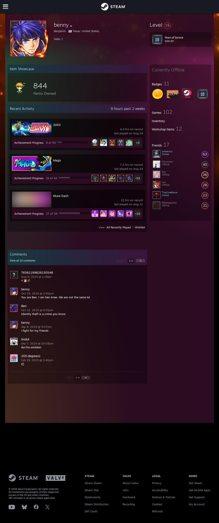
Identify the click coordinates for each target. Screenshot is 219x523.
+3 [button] (137, 142)
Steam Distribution (97, 504)
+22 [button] (137, 213)
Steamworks (93, 497)
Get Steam (195, 483)
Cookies (157, 504)
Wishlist (140, 227)
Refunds (157, 511)
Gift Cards (91, 511)
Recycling (129, 504)
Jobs (126, 490)
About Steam (93, 483)
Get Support (197, 497)
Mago (57, 160)
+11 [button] (137, 178)
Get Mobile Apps (199, 490)
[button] (180, 25)
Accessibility (160, 490)
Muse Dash (60, 196)
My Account (197, 504)
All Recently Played (119, 227)
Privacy (156, 483)
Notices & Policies (163, 497)
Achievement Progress (28, 142)
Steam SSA (92, 490)
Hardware (129, 497)
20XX (57, 125)
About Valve (130, 483)
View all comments (22, 260)
